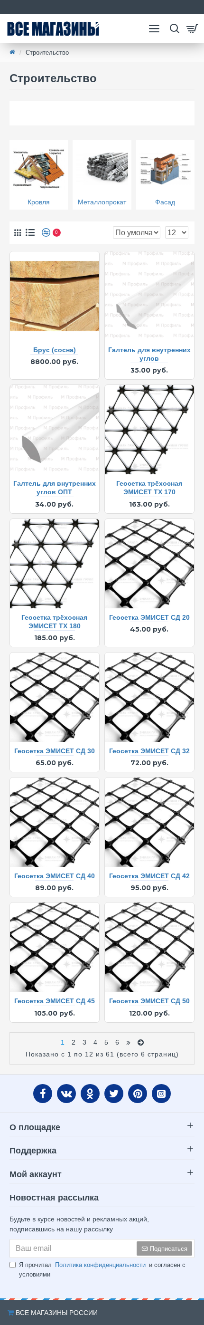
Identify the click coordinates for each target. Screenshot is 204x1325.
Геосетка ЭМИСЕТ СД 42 (149, 876)
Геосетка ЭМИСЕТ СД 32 (149, 751)
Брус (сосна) (54, 350)
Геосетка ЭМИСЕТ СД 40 (54, 876)
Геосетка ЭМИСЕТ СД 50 (149, 1001)
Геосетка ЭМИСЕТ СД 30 (54, 751)
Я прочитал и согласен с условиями (102, 1269)
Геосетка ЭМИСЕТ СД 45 (54, 1001)
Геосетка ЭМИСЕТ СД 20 (149, 617)
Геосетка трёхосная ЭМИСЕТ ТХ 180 (54, 622)
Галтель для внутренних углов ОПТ (54, 488)
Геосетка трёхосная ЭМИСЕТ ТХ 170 (149, 488)
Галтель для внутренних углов (149, 354)
